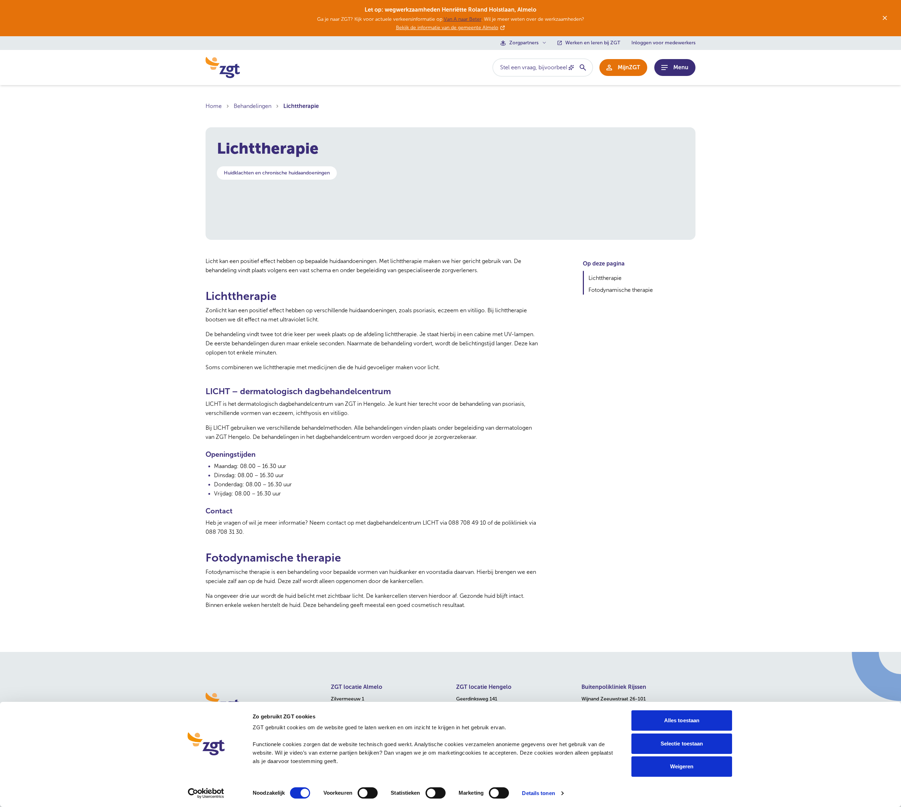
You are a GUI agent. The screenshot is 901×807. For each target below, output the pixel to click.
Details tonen (538, 793)
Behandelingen (252, 106)
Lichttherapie (301, 106)
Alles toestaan (681, 720)
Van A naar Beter (462, 19)
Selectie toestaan (682, 744)
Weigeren (682, 766)
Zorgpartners (523, 42)
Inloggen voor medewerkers (663, 42)
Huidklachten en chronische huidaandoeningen (277, 172)
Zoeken (582, 67)
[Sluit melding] (885, 18)
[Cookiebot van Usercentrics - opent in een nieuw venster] (206, 793)
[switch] (368, 793)
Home (214, 106)
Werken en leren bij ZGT (592, 42)
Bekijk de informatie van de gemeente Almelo (447, 27)
